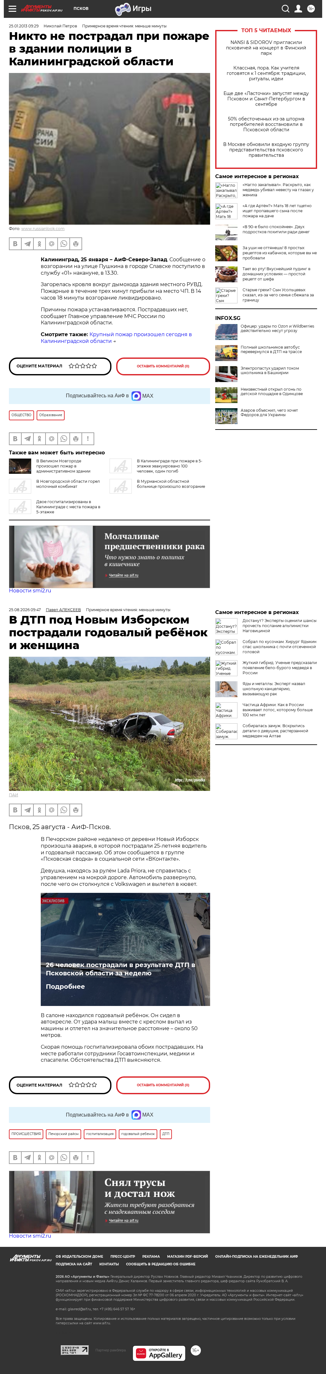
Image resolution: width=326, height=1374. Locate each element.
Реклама (151, 1257)
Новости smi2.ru (30, 591)
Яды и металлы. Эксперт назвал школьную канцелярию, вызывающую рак (274, 688)
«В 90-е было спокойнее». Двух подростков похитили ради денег (276, 229)
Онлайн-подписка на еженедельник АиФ (256, 1257)
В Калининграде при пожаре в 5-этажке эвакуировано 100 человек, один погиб (169, 466)
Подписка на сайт (74, 1264)
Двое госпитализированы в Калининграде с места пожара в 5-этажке (68, 506)
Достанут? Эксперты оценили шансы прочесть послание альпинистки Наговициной (279, 625)
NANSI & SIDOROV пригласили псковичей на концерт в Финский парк (266, 48)
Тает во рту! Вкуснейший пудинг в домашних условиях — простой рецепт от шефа (276, 273)
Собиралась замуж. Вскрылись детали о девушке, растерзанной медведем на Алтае (275, 730)
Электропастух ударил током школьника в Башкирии (270, 370)
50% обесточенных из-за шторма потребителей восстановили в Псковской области (266, 124)
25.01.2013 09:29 (24, 26)
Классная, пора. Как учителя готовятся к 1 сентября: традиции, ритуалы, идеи (266, 73)
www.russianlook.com (43, 228)
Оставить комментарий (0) (163, 366)
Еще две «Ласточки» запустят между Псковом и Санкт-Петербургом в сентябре (266, 99)
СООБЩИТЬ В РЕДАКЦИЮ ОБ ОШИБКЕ (160, 1264)
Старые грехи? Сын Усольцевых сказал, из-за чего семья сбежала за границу (278, 294)
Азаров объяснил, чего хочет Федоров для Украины (269, 412)
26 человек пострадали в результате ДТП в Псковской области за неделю (120, 969)
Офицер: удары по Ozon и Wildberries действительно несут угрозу (277, 328)
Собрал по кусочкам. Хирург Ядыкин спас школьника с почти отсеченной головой (279, 646)
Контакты (109, 1264)
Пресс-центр (122, 1257)
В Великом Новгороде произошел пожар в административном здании (63, 466)
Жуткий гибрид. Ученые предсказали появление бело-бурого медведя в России (280, 667)
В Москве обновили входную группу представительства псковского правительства (266, 150)
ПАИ (13, 794)
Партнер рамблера (111, 1350)
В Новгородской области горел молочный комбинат (68, 484)
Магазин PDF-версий (187, 1257)
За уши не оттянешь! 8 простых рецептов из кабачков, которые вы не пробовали (280, 252)
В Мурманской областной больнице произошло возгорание (171, 484)
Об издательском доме (79, 1257)
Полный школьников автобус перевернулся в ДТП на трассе (271, 349)
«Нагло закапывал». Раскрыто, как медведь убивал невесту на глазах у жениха (278, 189)
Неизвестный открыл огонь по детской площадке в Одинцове (272, 391)
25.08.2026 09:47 (25, 609)
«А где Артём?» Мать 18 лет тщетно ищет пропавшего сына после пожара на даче (277, 210)
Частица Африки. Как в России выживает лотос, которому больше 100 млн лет (278, 709)
